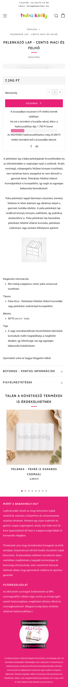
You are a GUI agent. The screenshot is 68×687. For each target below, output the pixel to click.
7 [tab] (42, 491)
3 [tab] (29, 491)
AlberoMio (34, 57)
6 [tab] (39, 491)
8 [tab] (46, 491)
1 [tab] (22, 491)
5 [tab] (35, 491)
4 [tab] (32, 491)
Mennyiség (11, 92)
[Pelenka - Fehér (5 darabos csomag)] (34, 437)
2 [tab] (25, 491)
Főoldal (32, 29)
